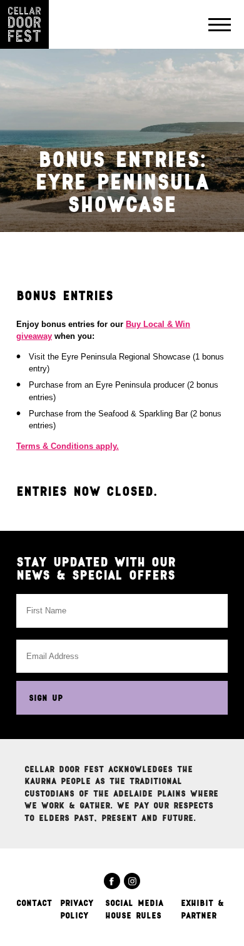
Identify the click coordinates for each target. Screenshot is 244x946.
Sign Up (46, 698)
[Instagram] (132, 881)
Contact (34, 903)
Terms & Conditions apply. (67, 446)
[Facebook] (112, 881)
